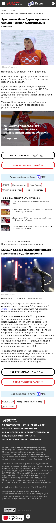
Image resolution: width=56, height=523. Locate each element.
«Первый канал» (9, 67)
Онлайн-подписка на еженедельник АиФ (25, 432)
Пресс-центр (38, 425)
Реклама (7, 428)
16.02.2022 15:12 (8, 10)
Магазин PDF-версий (25, 428)
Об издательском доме (15, 425)
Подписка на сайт (12, 436)
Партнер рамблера (24, 510)
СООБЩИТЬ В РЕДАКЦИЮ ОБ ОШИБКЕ (21, 439)
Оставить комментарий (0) (28, 165)
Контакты (30, 436)
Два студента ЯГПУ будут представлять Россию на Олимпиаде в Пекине (32, 219)
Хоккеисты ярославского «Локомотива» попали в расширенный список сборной (25, 129)
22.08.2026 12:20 (8, 241)
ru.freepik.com (8, 294)
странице (6, 309)
